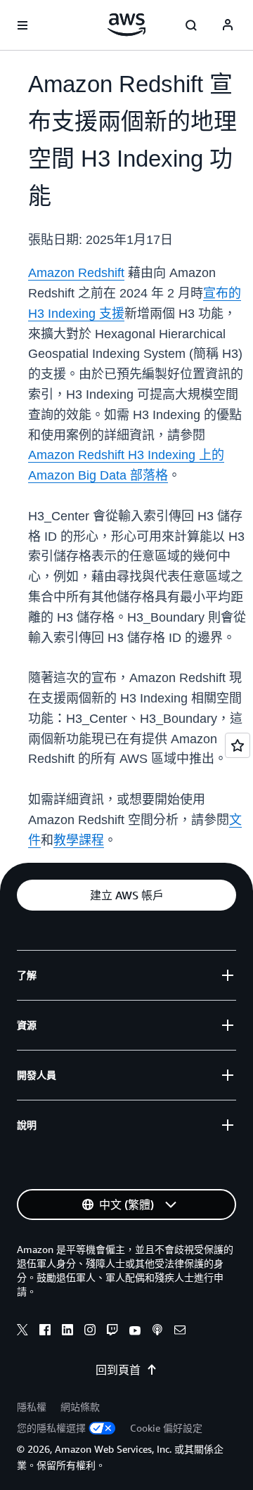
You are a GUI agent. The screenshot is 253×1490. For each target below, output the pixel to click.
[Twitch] (112, 1332)
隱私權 (31, 1407)
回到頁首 (118, 1370)
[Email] (180, 1332)
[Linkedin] (67, 1332)
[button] (126, 895)
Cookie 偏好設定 (166, 1428)
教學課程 (78, 840)
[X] (22, 1332)
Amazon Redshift (76, 273)
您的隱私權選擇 (51, 1428)
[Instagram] (90, 1332)
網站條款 (80, 1407)
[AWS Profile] (228, 25)
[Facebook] (45, 1332)
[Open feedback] (237, 745)
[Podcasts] (157, 1332)
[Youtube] (135, 1332)
